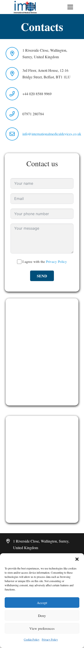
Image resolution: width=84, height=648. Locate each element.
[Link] (25, 7)
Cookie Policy (31, 639)
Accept (42, 602)
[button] (77, 559)
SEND (42, 276)
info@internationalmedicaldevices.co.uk (51, 133)
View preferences (42, 628)
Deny (42, 615)
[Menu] (70, 7)
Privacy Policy (50, 639)
